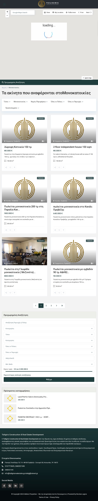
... (35, 157)
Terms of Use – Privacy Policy (49, 497)
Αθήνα (15, 263)
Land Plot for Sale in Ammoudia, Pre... (33, 397)
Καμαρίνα (9, 141)
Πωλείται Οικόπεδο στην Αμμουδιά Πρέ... (34, 408)
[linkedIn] (15, 486)
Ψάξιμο (49, 379)
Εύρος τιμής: (8, 369)
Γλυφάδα (9, 263)
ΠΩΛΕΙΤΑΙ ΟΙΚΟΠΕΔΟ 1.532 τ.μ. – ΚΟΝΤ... (34, 417)
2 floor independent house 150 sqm (72, 147)
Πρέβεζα (17, 141)
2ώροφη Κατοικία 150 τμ (18, 147)
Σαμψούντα (59, 263)
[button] (40, 75)
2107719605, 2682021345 (15, 466)
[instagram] (21, 486)
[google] (10, 486)
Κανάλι (8, 201)
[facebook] (4, 486)
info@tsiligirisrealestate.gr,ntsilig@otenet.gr (21, 473)
